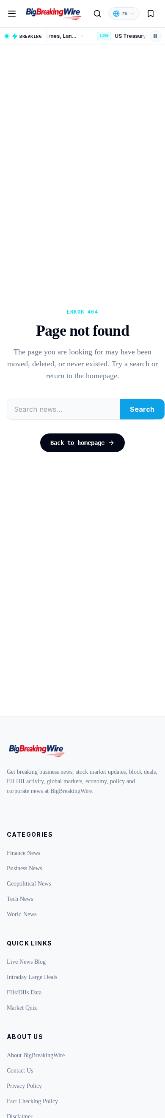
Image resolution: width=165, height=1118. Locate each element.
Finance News (23, 853)
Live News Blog (26, 962)
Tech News (20, 899)
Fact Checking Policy (32, 1101)
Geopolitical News (29, 883)
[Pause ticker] (156, 36)
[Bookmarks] (150, 13)
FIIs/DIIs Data (24, 992)
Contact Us (20, 1070)
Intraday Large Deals (32, 977)
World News (21, 914)
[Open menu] (11, 13)
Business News (24, 868)
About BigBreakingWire (36, 1055)
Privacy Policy (24, 1086)
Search (142, 409)
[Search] (97, 13)
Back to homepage (77, 442)
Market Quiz (22, 1008)
